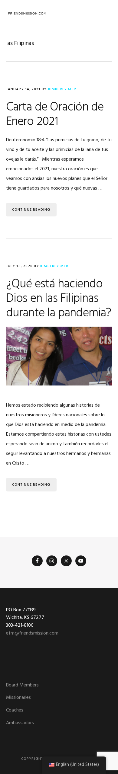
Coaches (14, 710)
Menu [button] (104, 13)
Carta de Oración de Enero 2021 (55, 115)
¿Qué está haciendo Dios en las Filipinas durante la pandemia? (58, 299)
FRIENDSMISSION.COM (27, 13)
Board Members (22, 685)
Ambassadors (20, 723)
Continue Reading (31, 210)
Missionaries (18, 698)
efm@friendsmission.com (32, 633)
